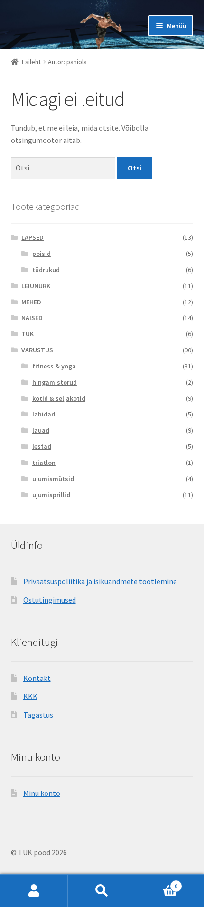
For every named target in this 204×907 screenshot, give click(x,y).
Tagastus (38, 714)
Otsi (102, 891)
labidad (43, 414)
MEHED (31, 302)
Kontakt (37, 678)
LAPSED (32, 237)
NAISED (32, 317)
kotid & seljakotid (58, 398)
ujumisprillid (51, 495)
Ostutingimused (49, 600)
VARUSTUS (37, 350)
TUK (27, 334)
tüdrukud (46, 269)
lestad (41, 446)
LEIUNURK (35, 286)
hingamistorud (54, 382)
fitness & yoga (54, 366)
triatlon (44, 462)
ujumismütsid (53, 478)
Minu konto (41, 793)
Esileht (31, 61)
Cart (157, 882)
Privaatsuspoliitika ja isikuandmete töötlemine (100, 581)
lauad (40, 430)
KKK (30, 696)
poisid (41, 253)
